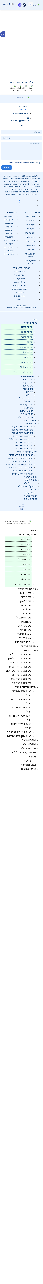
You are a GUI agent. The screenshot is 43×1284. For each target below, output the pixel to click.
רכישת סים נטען (29, 376)
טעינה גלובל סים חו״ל (22, 372)
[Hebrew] (30, 4)
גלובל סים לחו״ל (25, 417)
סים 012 (29, 392)
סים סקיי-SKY (26, 404)
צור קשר (29, 492)
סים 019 (29, 395)
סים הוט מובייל (26, 398)
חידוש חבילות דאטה (28, 452)
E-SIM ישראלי (26, 411)
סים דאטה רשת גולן (24, 448)
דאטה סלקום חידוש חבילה (21, 455)
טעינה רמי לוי (26, 362)
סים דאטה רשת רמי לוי (22, 436)
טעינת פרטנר (26, 337)
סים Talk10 (27, 379)
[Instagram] (20, 5)
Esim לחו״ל (27, 414)
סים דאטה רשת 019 (24, 445)
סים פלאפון (28, 385)
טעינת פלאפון (26, 332)
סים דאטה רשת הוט (24, 442)
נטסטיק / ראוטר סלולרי (26, 486)
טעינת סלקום (26, 327)
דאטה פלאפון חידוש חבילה (20, 458)
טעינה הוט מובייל (25, 347)
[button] (2, 34)
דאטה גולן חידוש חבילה (22, 474)
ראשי (34, 319)
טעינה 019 (27, 352)
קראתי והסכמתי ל (24, 163)
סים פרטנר (28, 389)
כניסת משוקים (30, 499)
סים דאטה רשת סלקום (22, 426)
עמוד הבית (39, 12)
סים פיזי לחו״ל (30, 483)
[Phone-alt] (24, 5)
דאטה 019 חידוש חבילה (22, 470)
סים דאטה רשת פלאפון (22, 430)
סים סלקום (28, 382)
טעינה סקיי (27, 357)
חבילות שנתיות (30, 420)
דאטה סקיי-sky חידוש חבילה (19, 464)
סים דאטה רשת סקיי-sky (21, 439)
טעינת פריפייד (30, 323)
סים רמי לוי (28, 408)
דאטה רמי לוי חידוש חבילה (21, 467)
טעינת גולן (28, 401)
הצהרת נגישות (30, 496)
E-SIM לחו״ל (31, 480)
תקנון (34, 489)
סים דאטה (32, 423)
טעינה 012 (27, 342)
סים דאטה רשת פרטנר (22, 433)
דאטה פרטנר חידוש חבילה (21, 461)
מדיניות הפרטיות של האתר (18, 162)
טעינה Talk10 (26, 367)
